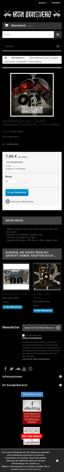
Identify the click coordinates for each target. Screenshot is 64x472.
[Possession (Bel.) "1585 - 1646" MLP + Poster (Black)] (16, 277)
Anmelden (56, 3)
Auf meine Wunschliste (22, 201)
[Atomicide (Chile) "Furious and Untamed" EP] (47, 277)
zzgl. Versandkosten (14, 162)
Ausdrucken (12, 144)
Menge (8, 176)
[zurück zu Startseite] (6, 58)
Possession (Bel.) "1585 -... (16, 294)
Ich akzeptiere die (32, 336)
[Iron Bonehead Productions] (32, 14)
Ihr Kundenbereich (14, 385)
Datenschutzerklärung (32, 338)
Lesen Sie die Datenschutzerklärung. (36, 359)
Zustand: (6, 131)
